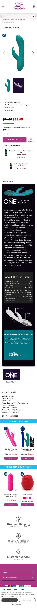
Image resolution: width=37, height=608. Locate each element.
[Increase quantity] (11, 134)
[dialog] (18, 597)
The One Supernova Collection (27, 449)
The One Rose (27, 494)
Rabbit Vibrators (9, 22)
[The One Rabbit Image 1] (18, 53)
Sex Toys (14, 19)
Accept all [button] (9, 600)
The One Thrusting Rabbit (11, 449)
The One (14, 382)
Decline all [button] (27, 600)
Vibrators (22, 19)
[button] (3, 6)
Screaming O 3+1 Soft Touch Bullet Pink (11, 495)
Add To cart (16, 139)
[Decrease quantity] (4, 134)
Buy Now (11, 458)
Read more (18, 596)
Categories (5, 19)
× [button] (35, 588)
